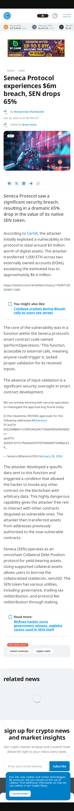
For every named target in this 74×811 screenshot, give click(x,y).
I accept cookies (20, 793)
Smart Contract (19, 651)
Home (10, 70)
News (21, 70)
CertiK (32, 233)
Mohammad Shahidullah (29, 111)
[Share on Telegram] (31, 183)
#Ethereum (39, 420)
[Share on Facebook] (9, 183)
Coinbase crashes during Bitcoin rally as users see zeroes (39, 310)
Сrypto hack (43, 651)
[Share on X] (16, 183)
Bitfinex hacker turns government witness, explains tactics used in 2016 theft (38, 625)
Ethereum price (43, 27)
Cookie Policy (39, 785)
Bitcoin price (15, 27)
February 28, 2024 (50, 456)
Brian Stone (29, 124)
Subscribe (59, 766)
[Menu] (67, 16)
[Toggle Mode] (55, 16)
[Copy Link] (38, 183)
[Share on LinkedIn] (23, 183)
